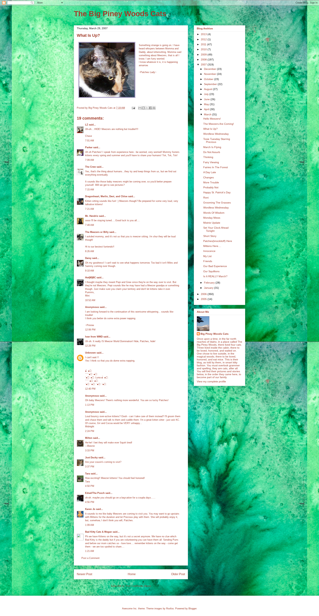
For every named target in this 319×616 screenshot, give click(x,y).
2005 (204, 299)
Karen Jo (90, 509)
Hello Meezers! (212, 118)
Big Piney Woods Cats (214, 333)
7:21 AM (89, 209)
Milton (88, 438)
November (210, 73)
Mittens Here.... (212, 246)
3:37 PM (89, 466)
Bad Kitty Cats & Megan (98, 531)
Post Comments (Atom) (138, 586)
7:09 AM (89, 160)
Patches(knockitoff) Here (217, 241)
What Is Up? (210, 128)
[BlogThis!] (143, 108)
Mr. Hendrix (91, 216)
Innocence (209, 251)
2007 (204, 64)
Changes (208, 177)
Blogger (192, 608)
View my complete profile (211, 381)
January (209, 287)
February (209, 282)
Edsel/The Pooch (95, 493)
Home (132, 574)
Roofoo (170, 608)
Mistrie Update (211, 222)
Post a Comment (90, 558)
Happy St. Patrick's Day (217, 192)
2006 (204, 294)
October (209, 79)
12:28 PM (90, 345)
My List (207, 256)
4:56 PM (89, 502)
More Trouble (211, 182)
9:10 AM (89, 270)
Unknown (90, 352)
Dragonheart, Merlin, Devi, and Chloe (106, 196)
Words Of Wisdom (213, 212)
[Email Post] (133, 107)
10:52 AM (90, 300)
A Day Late (209, 172)
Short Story (209, 236)
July (206, 94)
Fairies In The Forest (215, 167)
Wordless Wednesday (216, 133)
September (211, 84)
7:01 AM (89, 140)
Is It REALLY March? (215, 276)
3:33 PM (89, 450)
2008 (204, 59)
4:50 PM (89, 486)
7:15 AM (89, 189)
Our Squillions (211, 271)
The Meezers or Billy (97, 232)
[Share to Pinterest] (154, 108)
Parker (88, 147)
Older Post (178, 574)
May (207, 104)
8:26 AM (89, 251)
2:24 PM (89, 431)
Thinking (208, 157)
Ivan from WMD (94, 336)
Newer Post (84, 574)
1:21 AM (89, 551)
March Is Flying (212, 147)
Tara (87, 473)
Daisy (88, 258)
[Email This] (140, 108)
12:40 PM (90, 388)
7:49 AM (89, 225)
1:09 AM (89, 525)
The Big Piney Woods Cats (120, 14)
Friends (207, 261)
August (208, 89)
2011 (204, 44)
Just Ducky (91, 457)
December (210, 68)
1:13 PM (89, 404)
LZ (86, 124)
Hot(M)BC (90, 277)
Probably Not (210, 187)
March (208, 114)
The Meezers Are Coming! (218, 123)
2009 (204, 54)
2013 (204, 34)
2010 (204, 49)
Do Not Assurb (211, 152)
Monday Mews (211, 217)
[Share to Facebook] (150, 108)
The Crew (90, 166)
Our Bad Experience (215, 266)
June (207, 99)
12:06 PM (90, 329)
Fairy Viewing (211, 162)
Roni (206, 197)
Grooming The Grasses (217, 202)
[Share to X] (147, 108)
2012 (204, 39)
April (207, 109)
